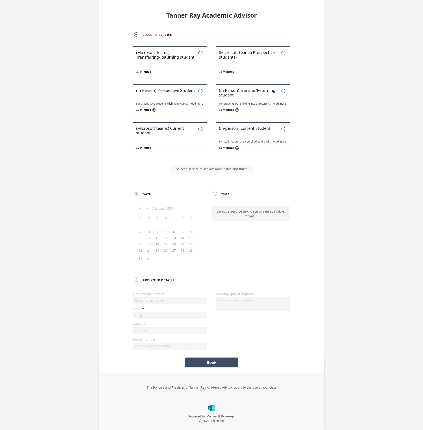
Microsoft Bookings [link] (220, 416)
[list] (211, 103)
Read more (196, 103)
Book (212, 362)
